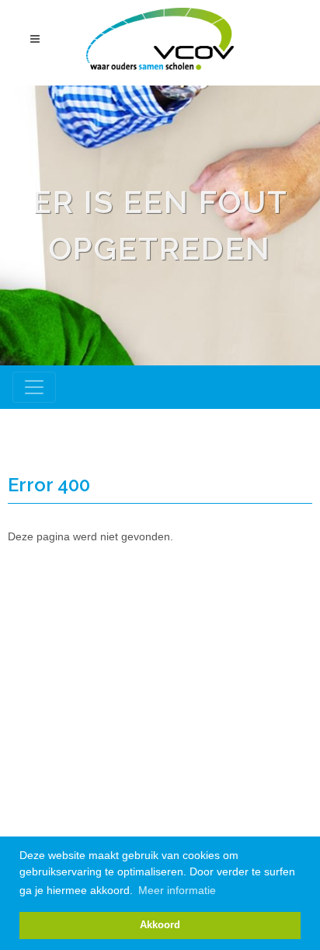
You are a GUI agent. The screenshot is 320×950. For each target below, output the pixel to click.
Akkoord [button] (160, 925)
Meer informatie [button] (177, 890)
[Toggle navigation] (34, 387)
